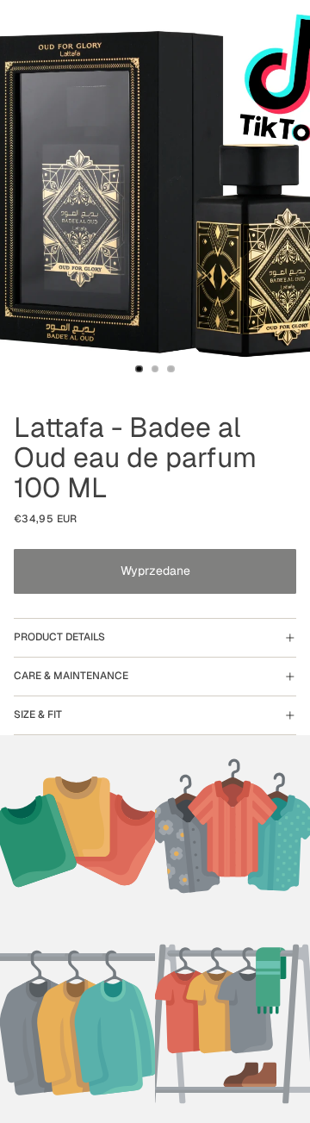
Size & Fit (38, 714)
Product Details (59, 637)
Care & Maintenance (71, 676)
